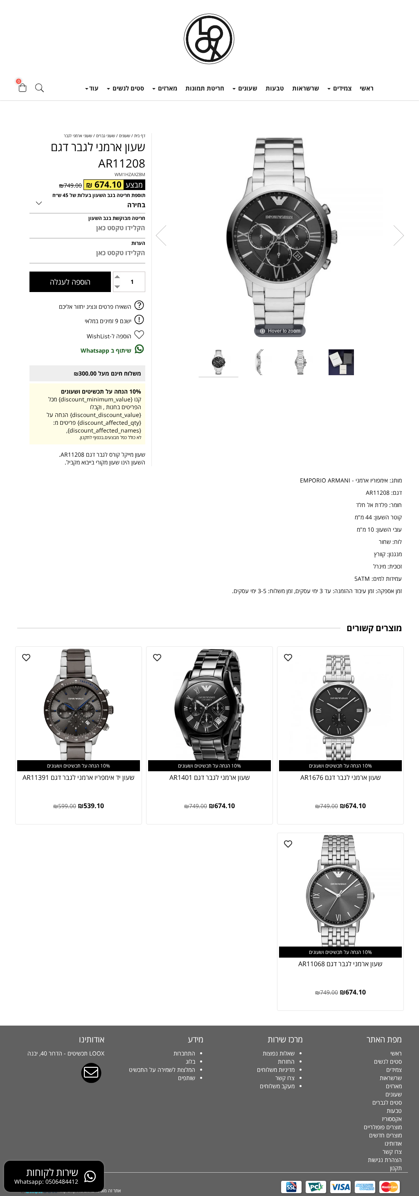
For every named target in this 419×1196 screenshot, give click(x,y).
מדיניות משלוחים (276, 1070)
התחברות (184, 1053)
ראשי (367, 88)
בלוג (190, 1061)
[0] (22, 90)
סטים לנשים (127, 88)
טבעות (275, 88)
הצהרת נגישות (385, 1160)
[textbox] (259, 1069)
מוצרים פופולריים (383, 1127)
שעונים (247, 88)
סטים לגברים (387, 1102)
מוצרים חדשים (385, 1135)
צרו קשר (392, 1151)
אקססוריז (392, 1119)
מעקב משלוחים (277, 1086)
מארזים (166, 88)
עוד (94, 88)
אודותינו (393, 1143)
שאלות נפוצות (279, 1053)
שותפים (186, 1078)
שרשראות (305, 88)
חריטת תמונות (204, 88)
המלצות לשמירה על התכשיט (162, 1070)
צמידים (341, 88)
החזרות (286, 1061)
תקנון (396, 1168)
